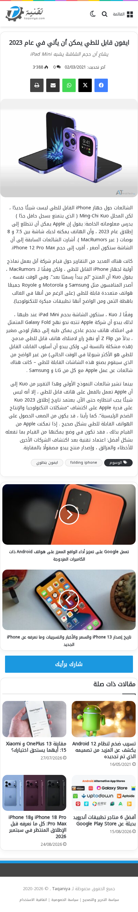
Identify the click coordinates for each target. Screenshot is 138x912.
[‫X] (85, 85)
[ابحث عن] (104, 16)
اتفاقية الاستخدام (33, 900)
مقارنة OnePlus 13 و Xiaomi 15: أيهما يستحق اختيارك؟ (36, 747)
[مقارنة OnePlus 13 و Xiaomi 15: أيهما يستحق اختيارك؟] (34, 719)
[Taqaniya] (25, 14)
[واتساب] (69, 85)
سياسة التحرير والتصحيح (101, 900)
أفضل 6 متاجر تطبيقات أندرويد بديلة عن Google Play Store (104, 820)
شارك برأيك (69, 664)
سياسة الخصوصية (64, 900)
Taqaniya (61, 888)
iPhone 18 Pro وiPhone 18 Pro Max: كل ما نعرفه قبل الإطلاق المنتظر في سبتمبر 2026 (37, 827)
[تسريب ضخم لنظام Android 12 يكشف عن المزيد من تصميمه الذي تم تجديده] (104, 719)
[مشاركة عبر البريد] (53, 85)
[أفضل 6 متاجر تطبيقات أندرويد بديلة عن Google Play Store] (104, 793)
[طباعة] (37, 85)
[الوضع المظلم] (92, 16)
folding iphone (83, 462)
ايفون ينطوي (47, 462)
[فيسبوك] (101, 85)
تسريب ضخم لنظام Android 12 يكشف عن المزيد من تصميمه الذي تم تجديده (104, 750)
